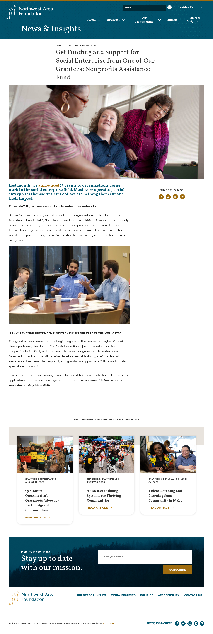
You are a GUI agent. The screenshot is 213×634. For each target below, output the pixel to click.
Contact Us (193, 595)
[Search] (169, 7)
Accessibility (169, 595)
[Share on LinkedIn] (175, 196)
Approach (113, 20)
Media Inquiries (123, 595)
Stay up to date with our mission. (51, 563)
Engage (172, 20)
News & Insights (193, 20)
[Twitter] (183, 623)
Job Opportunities (91, 595)
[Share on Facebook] (161, 196)
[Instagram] (189, 623)
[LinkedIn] (196, 623)
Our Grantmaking (143, 20)
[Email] (202, 623)
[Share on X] (168, 196)
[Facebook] (177, 623)
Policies (146, 595)
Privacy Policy (108, 623)
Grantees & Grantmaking (72, 45)
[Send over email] (182, 196)
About (91, 20)
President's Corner (190, 7)
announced (48, 185)
